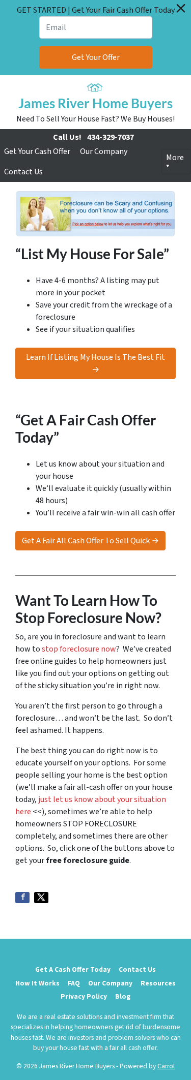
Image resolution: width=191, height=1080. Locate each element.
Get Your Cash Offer (37, 151)
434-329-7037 (110, 137)
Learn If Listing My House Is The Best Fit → (95, 363)
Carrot (166, 1066)
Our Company (103, 151)
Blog (122, 996)
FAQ (74, 983)
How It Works (37, 983)
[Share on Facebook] (22, 897)
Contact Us (23, 171)
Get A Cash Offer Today (73, 969)
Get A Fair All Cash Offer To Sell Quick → (90, 540)
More (175, 157)
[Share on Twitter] (41, 897)
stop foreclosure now (79, 649)
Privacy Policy (84, 996)
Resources (158, 983)
